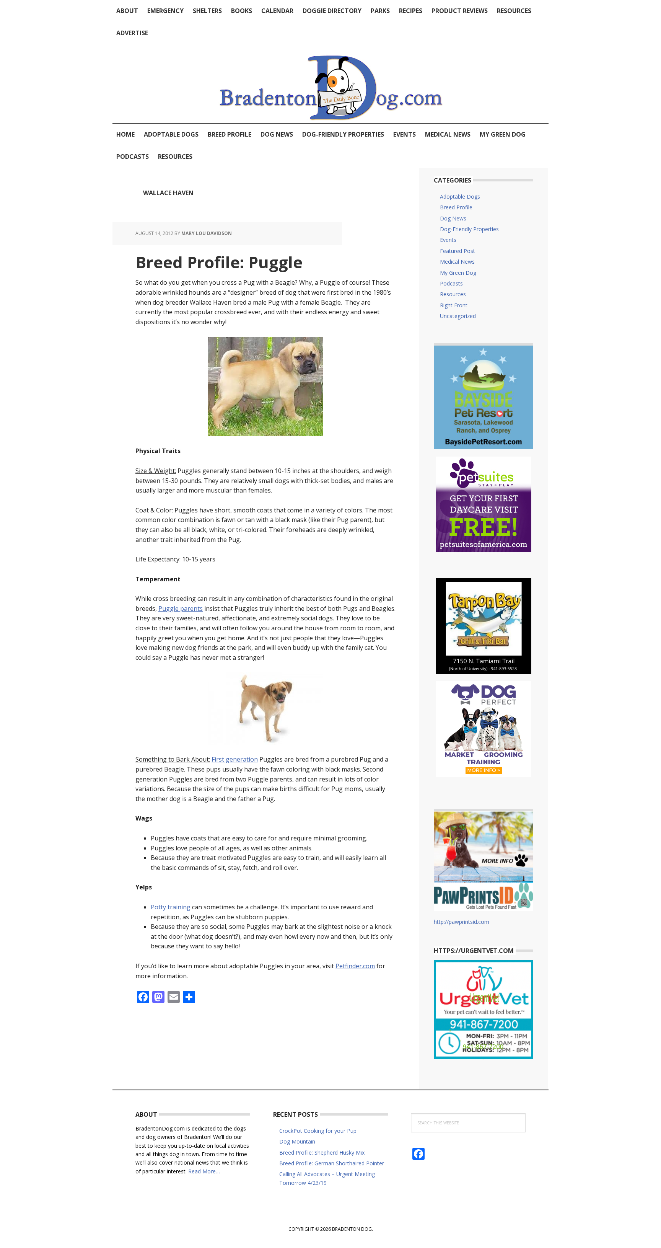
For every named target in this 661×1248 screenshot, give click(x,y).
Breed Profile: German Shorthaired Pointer (331, 1163)
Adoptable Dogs (460, 196)
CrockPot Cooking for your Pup (318, 1130)
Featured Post (457, 250)
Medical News (457, 261)
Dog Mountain (297, 1141)
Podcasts (451, 283)
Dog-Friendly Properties (469, 229)
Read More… (204, 1171)
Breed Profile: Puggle (219, 262)
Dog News (453, 218)
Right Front (453, 305)
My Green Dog (458, 272)
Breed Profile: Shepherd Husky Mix (322, 1152)
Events (448, 239)
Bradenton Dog (330, 83)
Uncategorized (458, 316)
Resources (453, 294)
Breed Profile (456, 207)
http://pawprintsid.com (461, 921)
